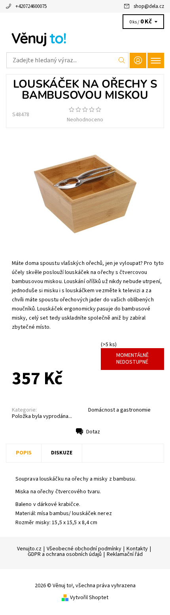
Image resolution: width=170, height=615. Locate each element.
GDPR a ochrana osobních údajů (65, 554)
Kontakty (137, 549)
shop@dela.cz (149, 6)
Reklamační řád (125, 554)
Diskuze (61, 453)
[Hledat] (121, 60)
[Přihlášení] (138, 60)
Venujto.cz (29, 549)
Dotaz (93, 432)
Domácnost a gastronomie (119, 410)
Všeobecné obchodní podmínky (84, 549)
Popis (24, 453)
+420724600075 (31, 6)
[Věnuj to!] (85, 39)
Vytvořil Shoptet (89, 597)
